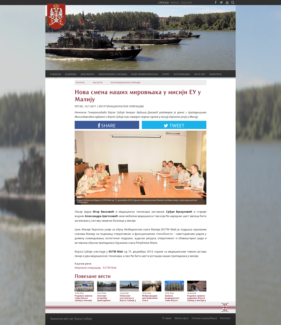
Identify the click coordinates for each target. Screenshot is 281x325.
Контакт (225, 318)
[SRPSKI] (174, 2)
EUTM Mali (109, 267)
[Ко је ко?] (201, 74)
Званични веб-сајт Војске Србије (71, 318)
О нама (166, 318)
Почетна (80, 82)
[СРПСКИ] (163, 2)
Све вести (97, 82)
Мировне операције (88, 267)
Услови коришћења (204, 318)
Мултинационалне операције (125, 82)
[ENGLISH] (186, 2)
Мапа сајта (181, 318)
